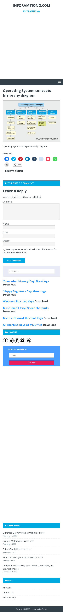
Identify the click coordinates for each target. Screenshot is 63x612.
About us (7, 587)
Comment (7, 201)
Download (9, 284)
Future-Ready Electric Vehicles (17, 549)
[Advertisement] (31, 48)
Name (6, 223)
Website (7, 240)
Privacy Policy (9, 597)
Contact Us (8, 592)
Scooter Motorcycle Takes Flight (18, 541)
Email (5, 232)
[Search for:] (31, 271)
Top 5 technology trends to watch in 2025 (23, 557)
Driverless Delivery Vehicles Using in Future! (23, 532)
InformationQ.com (39, 609)
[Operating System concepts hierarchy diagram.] (31, 140)
